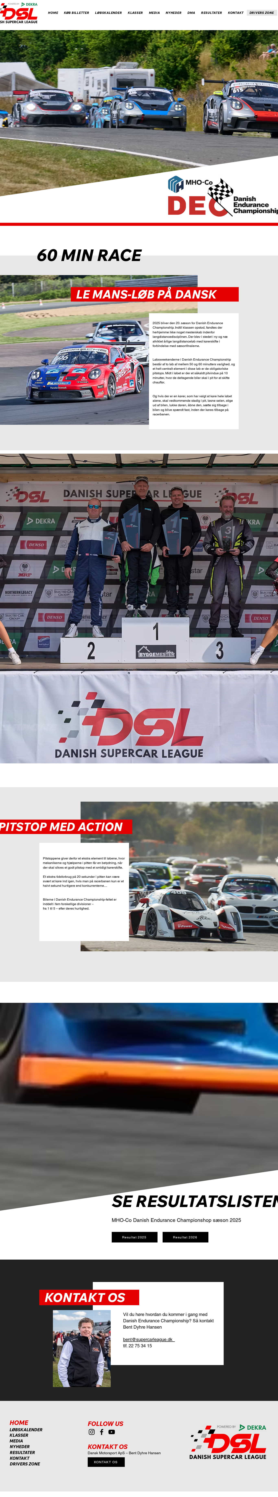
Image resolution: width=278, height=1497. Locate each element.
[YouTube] (112, 1432)
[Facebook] (102, 1432)
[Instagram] (92, 1432)
